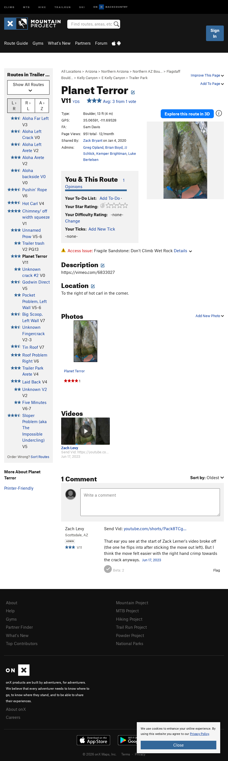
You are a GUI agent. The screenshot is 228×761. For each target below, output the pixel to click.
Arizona (91, 71)
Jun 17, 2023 (151, 560)
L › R (14, 105)
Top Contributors (22, 643)
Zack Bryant (92, 140)
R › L (28, 105)
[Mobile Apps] (116, 43)
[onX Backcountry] (110, 7)
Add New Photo (208, 315)
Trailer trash (33, 243)
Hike (42, 7)
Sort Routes (40, 456)
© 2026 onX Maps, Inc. (100, 754)
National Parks (129, 643)
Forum (101, 43)
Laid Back (31, 381)
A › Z (41, 105)
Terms (125, 754)
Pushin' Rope (34, 189)
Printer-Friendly (18, 488)
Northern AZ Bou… (148, 71)
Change (72, 220)
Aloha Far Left (35, 118)
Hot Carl (30, 203)
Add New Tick (101, 228)
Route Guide (16, 43)
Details (180, 250)
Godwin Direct (36, 281)
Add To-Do (110, 198)
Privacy (140, 754)
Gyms (38, 43)
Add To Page (210, 83)
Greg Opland (93, 147)
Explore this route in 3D (187, 113)
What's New (59, 43)
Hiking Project (129, 618)
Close (178, 744)
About (11, 602)
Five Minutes (34, 402)
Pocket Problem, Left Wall (34, 301)
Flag (216, 570)
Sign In (214, 33)
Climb (9, 7)
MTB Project (127, 610)
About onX (16, 709)
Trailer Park (138, 77)
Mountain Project (132, 602)
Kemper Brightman (111, 153)
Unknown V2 (34, 389)
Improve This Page (206, 75)
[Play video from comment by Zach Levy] (85, 431)
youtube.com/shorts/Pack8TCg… (155, 528)
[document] (178, 737)
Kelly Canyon (87, 77)
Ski (82, 7)
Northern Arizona (115, 71)
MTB (26, 7)
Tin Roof (30, 347)
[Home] (35, 23)
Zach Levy (69, 448)
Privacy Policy (199, 734)
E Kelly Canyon (113, 77)
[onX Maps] (17, 674)
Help (10, 610)
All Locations (71, 71)
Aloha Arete (33, 157)
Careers (13, 717)
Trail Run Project (131, 627)
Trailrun (62, 7)
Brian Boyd (114, 147)
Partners (83, 43)
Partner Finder (19, 627)
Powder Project (130, 635)
